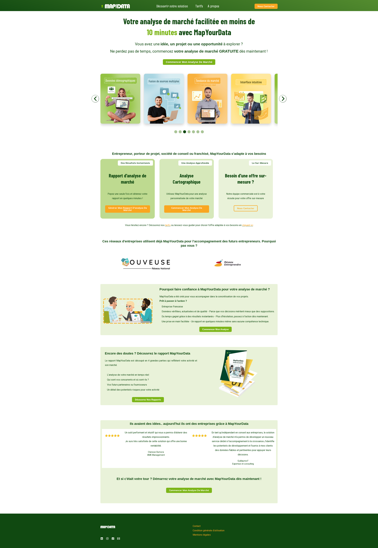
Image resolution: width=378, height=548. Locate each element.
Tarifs (199, 6)
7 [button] (202, 131)
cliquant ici (247, 225)
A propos (213, 6)
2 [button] (180, 131)
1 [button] (175, 131)
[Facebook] (113, 538)
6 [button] (197, 131)
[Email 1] (118, 538)
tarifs (168, 225)
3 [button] (184, 131)
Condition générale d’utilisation (208, 530)
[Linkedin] (101, 538)
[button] (135, 163)
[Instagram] (107, 538)
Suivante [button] (283, 99)
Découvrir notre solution (172, 6)
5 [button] (193, 131)
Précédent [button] (95, 99)
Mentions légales (202, 534)
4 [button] (189, 131)
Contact (197, 526)
